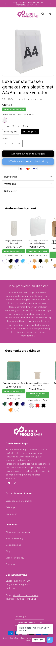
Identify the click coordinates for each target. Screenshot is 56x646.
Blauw (23, 261)
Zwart (10, 261)
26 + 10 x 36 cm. (29, 131)
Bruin (34, 261)
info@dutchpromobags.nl (25, 595)
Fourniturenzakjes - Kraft (14, 383)
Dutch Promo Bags (17, 638)
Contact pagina (13, 545)
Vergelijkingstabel (15, 558)
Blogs (9, 551)
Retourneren (28, 191)
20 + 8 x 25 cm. (11, 131)
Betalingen (11, 507)
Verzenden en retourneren (19, 501)
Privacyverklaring (14, 538)
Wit (4, 261)
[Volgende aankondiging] (51, 4)
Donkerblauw (17, 261)
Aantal (5, 138)
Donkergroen (4, 404)
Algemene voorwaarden (18, 532)
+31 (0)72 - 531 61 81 (25, 599)
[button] (6, 14)
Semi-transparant (4, 120)
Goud (10, 267)
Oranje (34, 267)
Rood (37, 405)
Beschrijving (28, 177)
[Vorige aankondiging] (5, 4)
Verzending (28, 184)
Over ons (10, 564)
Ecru (31, 405)
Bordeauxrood (10, 404)
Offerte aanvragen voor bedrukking (28, 161)
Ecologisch (11, 514)
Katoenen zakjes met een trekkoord (37, 384)
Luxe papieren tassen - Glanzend (14, 242)
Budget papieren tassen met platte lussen (37, 242)
